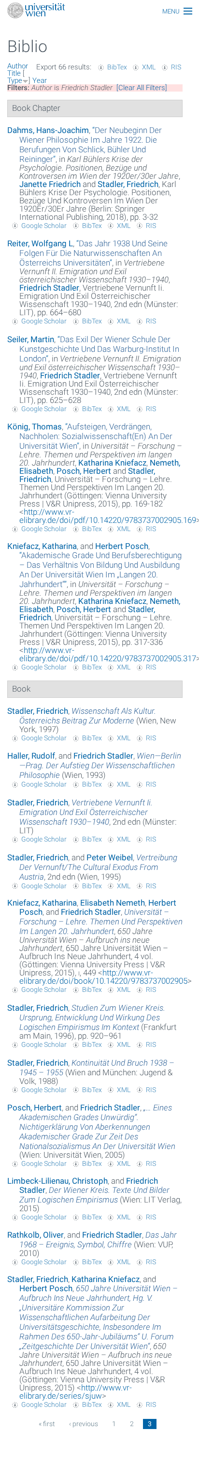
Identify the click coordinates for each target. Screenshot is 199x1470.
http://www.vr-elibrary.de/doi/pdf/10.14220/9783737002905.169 (107, 516)
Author (17, 66)
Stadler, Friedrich (128, 184)
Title (14, 73)
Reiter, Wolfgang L (40, 243)
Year (39, 80)
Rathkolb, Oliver (35, 1235)
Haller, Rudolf (31, 756)
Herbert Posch (121, 546)
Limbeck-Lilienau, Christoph (57, 1181)
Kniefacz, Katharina (42, 546)
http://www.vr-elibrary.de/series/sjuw (75, 1392)
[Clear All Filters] (141, 87)
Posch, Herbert (84, 471)
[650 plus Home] (99, 11)
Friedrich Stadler (49, 288)
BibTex (117, 67)
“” (90, 144)
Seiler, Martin (30, 339)
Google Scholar (44, 225)
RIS (176, 67)
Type (14, 80)
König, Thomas (34, 426)
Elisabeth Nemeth (112, 903)
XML (149, 67)
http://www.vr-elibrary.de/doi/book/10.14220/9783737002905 (103, 977)
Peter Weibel (109, 857)
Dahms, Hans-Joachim (48, 130)
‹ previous (83, 1424)
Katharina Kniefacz (112, 463)
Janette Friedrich (50, 184)
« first (47, 1424)
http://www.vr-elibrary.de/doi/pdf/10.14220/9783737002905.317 (107, 654)
